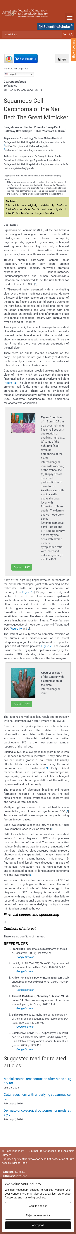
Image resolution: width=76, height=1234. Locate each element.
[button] (69, 18)
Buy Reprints (27, 59)
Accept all (38, 1225)
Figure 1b (28, 592)
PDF (63, 59)
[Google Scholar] (25, 957)
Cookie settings (38, 1205)
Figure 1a (10, 382)
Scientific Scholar (27, 1159)
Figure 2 (46, 646)
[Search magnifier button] (71, 34)
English (12, 74)
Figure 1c (16, 628)
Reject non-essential (38, 1215)
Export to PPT (22, 567)
